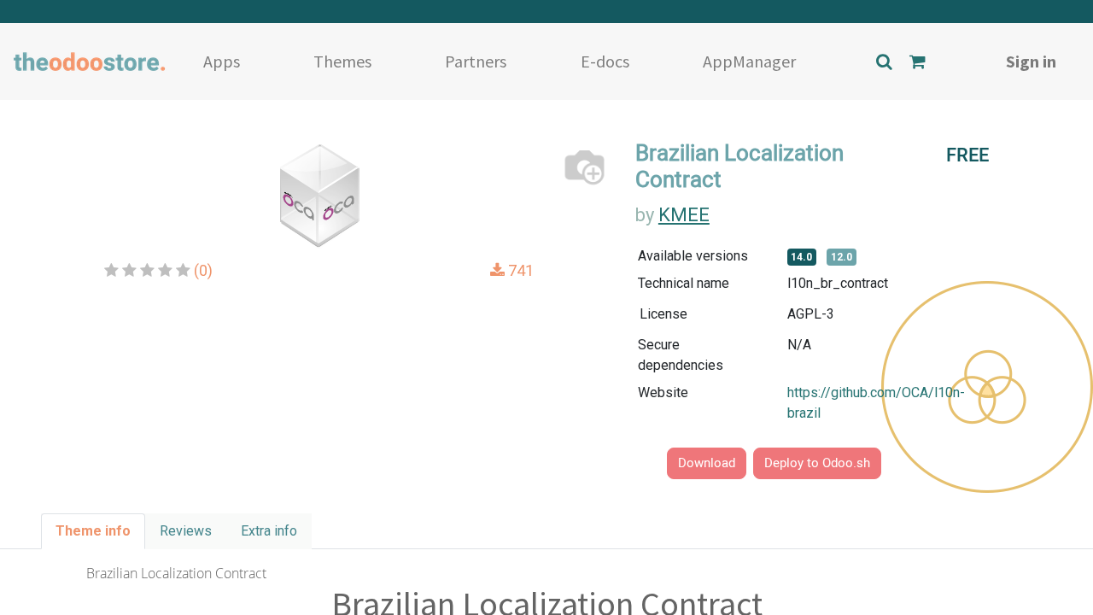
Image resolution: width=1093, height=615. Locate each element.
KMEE (684, 215)
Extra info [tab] (269, 531)
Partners (475, 61)
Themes (342, 61)
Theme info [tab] (93, 531)
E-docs (605, 61)
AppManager (749, 61)
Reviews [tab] (186, 531)
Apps (221, 61)
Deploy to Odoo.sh (817, 463)
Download (706, 463)
